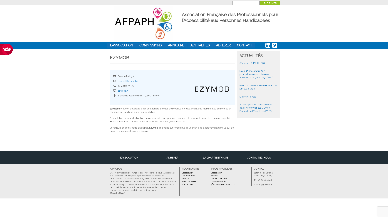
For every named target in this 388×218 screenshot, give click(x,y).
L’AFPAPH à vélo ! (248, 96)
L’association (121, 45)
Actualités (200, 45)
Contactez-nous (259, 157)
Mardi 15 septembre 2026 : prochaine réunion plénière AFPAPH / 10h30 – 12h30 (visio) (256, 74)
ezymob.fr (123, 90)
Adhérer (223, 45)
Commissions (150, 45)
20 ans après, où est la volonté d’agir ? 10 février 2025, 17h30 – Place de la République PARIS (255, 107)
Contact (244, 45)
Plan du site (187, 184)
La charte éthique (215, 157)
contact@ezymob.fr (128, 81)
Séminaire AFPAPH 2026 (252, 63)
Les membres (188, 175)
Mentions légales (189, 181)
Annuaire (176, 45)
